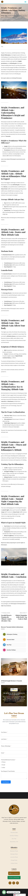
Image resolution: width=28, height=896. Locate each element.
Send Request (6, 782)
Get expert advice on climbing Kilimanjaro (11, 78)
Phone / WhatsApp (5, 746)
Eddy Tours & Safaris (6, 605)
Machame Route (14, 851)
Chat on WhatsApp (14, 877)
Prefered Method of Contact (8, 759)
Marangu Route (14, 854)
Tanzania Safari (14, 832)
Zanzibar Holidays (14, 835)
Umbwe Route (14, 863)
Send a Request (14, 873)
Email (2, 753)
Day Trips (14, 838)
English (18, 894)
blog (6, 15)
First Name (4, 732)
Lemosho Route (14, 857)
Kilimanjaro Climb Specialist (18, 603)
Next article (23, 613)
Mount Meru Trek (14, 841)
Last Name (3, 739)
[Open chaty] (4, 892)
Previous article (6, 613)
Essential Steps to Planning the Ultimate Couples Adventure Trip (6, 618)
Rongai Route (14, 860)
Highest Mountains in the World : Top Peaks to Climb (21, 617)
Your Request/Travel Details (8, 771)
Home (2, 15)
